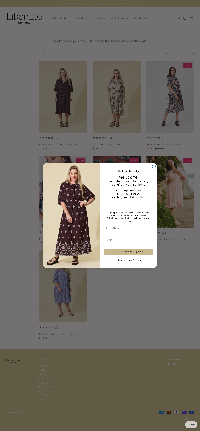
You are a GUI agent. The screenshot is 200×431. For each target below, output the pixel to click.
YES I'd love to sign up (129, 251)
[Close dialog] (154, 166)
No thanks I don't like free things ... (128, 260)
